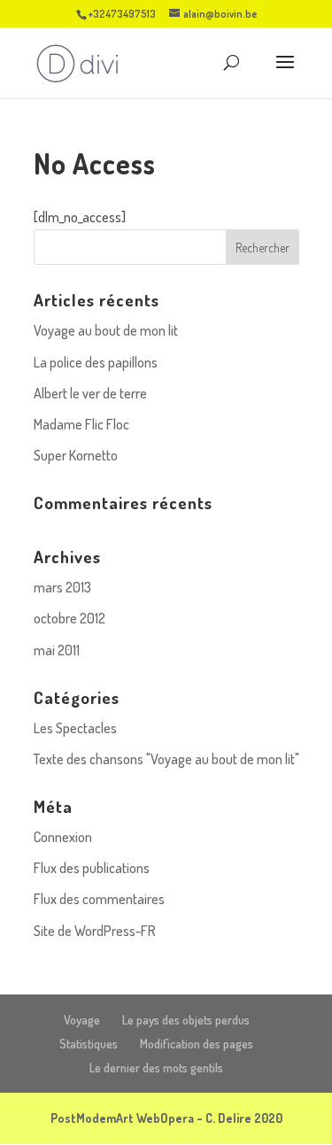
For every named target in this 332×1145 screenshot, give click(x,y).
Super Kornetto (76, 455)
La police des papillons (96, 362)
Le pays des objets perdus (186, 1019)
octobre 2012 (69, 618)
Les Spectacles (75, 728)
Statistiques (88, 1043)
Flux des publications (92, 868)
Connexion (63, 837)
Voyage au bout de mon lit (106, 330)
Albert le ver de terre (90, 393)
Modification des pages (196, 1043)
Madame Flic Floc (81, 424)
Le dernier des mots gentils (156, 1067)
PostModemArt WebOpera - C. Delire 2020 (166, 1118)
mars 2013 (62, 587)
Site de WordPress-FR (95, 931)
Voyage (82, 1019)
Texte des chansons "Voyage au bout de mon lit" (166, 759)
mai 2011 (57, 650)
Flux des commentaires (99, 899)
